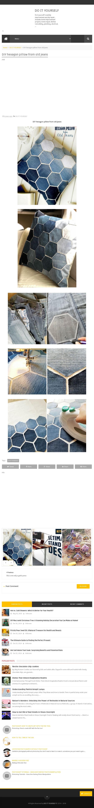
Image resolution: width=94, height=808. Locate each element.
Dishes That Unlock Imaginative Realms (29, 678)
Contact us (87, 794)
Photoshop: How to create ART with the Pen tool (31, 726)
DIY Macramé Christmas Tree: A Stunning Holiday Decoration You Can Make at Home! (44, 621)
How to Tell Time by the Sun (23, 737)
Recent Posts (47, 604)
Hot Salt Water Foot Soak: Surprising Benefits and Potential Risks (36, 650)
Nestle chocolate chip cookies (25, 666)
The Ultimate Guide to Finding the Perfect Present (30, 640)
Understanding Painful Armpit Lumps (28, 689)
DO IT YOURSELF (47, 10)
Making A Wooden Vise (20, 760)
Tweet (11, 467)
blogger (83, 586)
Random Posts (16, 604)
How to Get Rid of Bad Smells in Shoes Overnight (33, 712)
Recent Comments (77, 604)
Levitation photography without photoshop (29, 749)
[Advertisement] (47, 88)
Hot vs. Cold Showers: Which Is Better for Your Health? (31, 611)
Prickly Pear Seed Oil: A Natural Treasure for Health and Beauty (35, 630)
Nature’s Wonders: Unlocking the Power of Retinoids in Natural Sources (43, 701)
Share (29, 467)
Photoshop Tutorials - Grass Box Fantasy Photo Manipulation (36, 772)
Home (5, 47)
